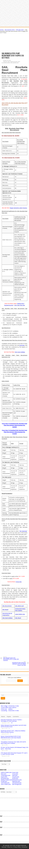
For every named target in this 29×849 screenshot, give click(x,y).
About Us (9, 847)
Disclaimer (24, 847)
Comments (16, 716)
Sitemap (4, 847)
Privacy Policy (17, 847)
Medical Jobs (20, 303)
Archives (3, 792)
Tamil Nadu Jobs (5, 783)
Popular (9, 716)
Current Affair (4, 707)
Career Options (12, 707)
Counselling (4, 710)
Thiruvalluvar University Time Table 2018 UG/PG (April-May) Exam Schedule (13, 742)
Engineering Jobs (8, 305)
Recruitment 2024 (9, 30)
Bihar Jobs (3, 774)
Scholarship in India (13, 706)
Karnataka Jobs (5, 778)
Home (1, 30)
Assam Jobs (15, 772)
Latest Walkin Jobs (20, 614)
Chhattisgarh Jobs (5, 775)
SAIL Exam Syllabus (20, 352)
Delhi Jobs (14, 775)
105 (12, 722)
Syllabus (10, 709)
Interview (21, 345)
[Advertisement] (14, 38)
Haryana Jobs (15, 777)
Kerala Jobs (15, 778)
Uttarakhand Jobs (16, 783)
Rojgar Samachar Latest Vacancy (18, 208)
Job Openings (23, 531)
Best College (4, 706)
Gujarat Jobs (4, 777)
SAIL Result (5, 609)
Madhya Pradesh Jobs (6, 780)
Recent (3, 716)
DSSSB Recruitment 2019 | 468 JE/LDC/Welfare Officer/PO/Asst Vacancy (13, 731)
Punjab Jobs (4, 781)
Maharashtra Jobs (17, 780)
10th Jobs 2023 (20, 30)
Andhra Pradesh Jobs (6, 772)
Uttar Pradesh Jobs (6, 784)
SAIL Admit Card (19, 606)
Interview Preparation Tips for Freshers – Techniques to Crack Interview (12, 720)
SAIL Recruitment (7, 606)
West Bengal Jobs (16, 784)
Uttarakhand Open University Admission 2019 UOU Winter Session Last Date (19, 663)
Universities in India (13, 710)
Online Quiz (4, 709)
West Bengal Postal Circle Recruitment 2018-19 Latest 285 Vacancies (11, 658)
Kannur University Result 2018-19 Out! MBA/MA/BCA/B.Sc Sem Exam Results (11, 737)
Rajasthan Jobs (16, 781)
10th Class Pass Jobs (19, 305)
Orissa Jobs (19, 581)
